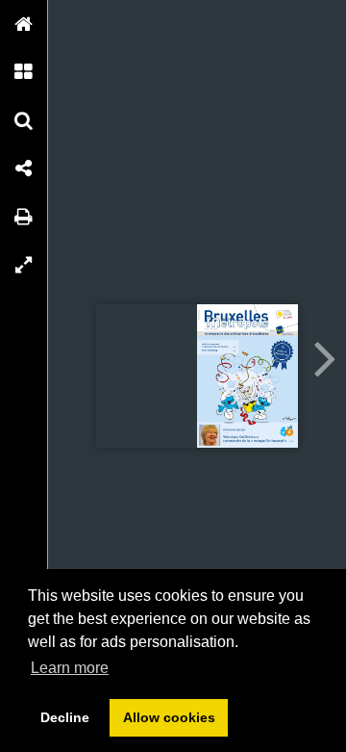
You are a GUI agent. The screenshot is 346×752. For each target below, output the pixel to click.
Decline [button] (64, 717)
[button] (24, 24)
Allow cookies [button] (169, 717)
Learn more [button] (70, 668)
